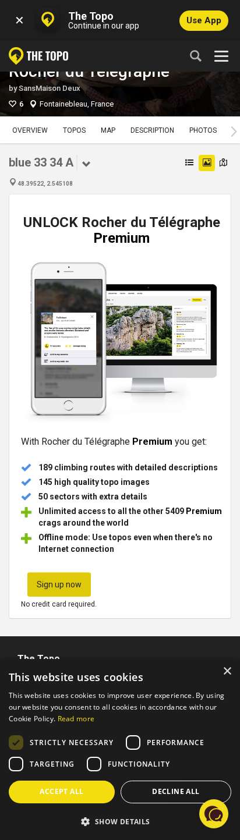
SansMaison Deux (49, 88)
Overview (30, 130)
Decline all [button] (175, 791)
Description (152, 130)
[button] (120, 821)
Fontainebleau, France (77, 104)
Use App (203, 20)
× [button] (227, 671)
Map (108, 130)
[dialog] (120, 749)
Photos (203, 130)
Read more (76, 719)
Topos (74, 130)
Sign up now (59, 584)
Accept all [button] (61, 791)
